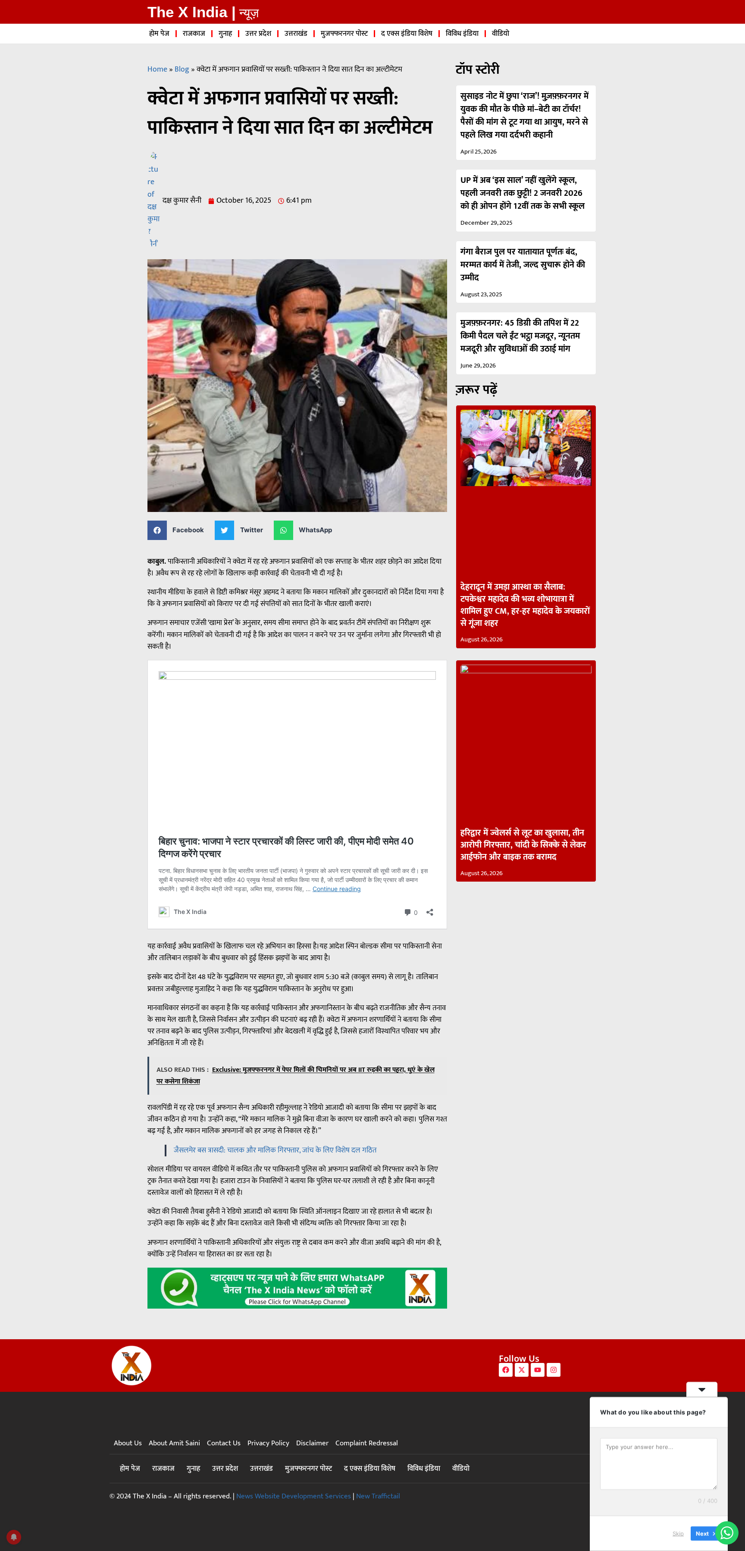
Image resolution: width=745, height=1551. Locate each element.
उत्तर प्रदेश (258, 34)
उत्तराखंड (296, 34)
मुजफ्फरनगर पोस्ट (344, 34)
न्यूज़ (249, 13)
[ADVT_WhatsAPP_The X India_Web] (297, 1306)
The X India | (191, 11)
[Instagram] (553, 1370)
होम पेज (159, 34)
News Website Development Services (293, 1496)
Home (157, 69)
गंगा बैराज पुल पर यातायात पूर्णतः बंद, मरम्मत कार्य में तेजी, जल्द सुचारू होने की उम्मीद (522, 265)
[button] (179, 530)
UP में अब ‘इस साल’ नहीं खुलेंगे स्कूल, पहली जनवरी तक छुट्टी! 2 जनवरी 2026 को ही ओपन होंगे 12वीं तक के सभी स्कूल (522, 193)
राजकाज (194, 34)
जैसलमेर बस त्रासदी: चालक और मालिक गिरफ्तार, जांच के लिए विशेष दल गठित (275, 1150)
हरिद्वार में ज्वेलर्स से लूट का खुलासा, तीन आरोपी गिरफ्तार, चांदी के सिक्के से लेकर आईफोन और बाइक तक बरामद (523, 845)
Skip (678, 1533)
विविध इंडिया (462, 34)
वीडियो (500, 34)
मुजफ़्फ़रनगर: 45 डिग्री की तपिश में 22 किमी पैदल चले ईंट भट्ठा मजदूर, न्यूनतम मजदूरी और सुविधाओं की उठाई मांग (520, 336)
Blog (182, 69)
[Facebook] (506, 1370)
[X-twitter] (522, 1370)
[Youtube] (538, 1370)
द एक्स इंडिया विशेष (406, 34)
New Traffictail (378, 1496)
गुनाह (225, 34)
